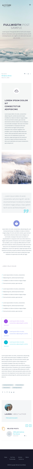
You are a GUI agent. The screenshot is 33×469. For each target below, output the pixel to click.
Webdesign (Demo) (17, 387)
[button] (27, 425)
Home (5, 457)
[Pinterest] (7, 392)
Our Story (12, 457)
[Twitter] (4, 392)
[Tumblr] (9, 392)
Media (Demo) (6, 387)
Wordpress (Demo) (6, 75)
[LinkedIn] (11, 392)
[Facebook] (2, 392)
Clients (27, 457)
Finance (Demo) (19, 385)
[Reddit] (13, 392)
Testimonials (12, 459)
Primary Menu (30, 5)
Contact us (21, 459)
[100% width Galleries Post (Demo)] (10, 434)
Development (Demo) (8, 385)
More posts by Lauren (11, 418)
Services (20, 457)
